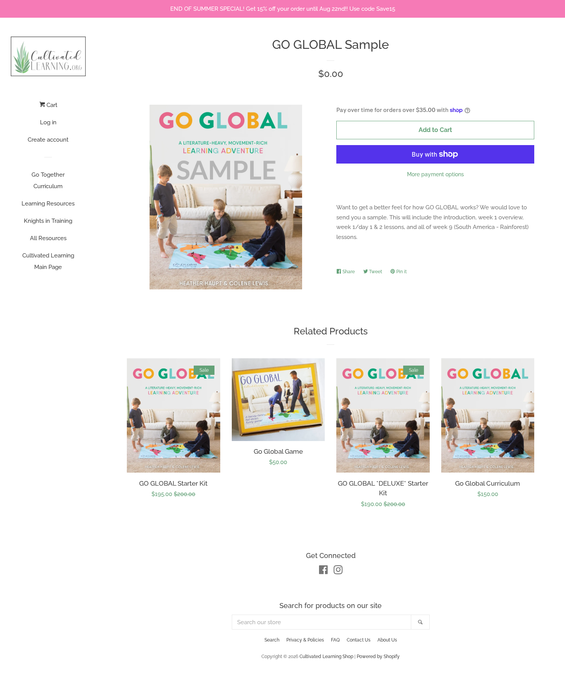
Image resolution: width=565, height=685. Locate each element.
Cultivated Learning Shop (326, 656)
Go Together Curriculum (48, 180)
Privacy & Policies (305, 640)
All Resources (48, 238)
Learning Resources (48, 203)
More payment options (435, 174)
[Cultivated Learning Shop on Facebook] (323, 571)
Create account (48, 139)
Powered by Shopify (378, 656)
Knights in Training (48, 220)
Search (271, 640)
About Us (387, 640)
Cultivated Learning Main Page (48, 261)
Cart (51, 105)
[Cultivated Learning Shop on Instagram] (338, 571)
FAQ (335, 640)
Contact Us (359, 640)
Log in (48, 122)
